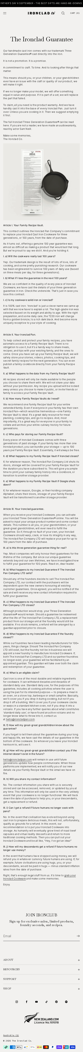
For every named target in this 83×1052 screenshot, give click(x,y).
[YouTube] (36, 1001)
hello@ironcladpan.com (20, 719)
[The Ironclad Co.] (41, 13)
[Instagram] (16, 1001)
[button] (63, 13)
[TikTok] (46, 1001)
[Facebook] (26, 1001)
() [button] (75, 13)
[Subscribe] (75, 936)
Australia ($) (11, 1035)
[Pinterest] (56, 1001)
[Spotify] (66, 1001)
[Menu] (8, 13)
